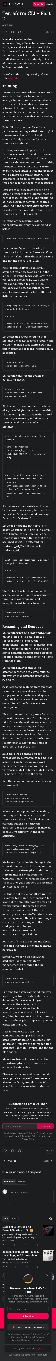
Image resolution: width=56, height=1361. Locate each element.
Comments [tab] (9, 1181)
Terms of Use (42, 1133)
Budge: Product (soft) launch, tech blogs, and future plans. (20, 1253)
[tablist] (15, 1182)
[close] (47, 1275)
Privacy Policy (37, 1340)
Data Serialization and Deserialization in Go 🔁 (17, 1228)
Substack (13, 1354)
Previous (11, 1161)
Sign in (49, 4)
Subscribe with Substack (30, 1327)
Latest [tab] (14, 1218)
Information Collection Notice (33, 1136)
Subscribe (38, 4)
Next (46, 1161)
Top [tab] (6, 1218)
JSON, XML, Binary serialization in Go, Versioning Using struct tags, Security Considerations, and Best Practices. (19, 1236)
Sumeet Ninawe (22, 1263)
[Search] (51, 1218)
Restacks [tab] (22, 1181)
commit (13, 78)
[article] (28, 1235)
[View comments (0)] (13, 32)
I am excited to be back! (14, 1259)
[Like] (5, 32)
